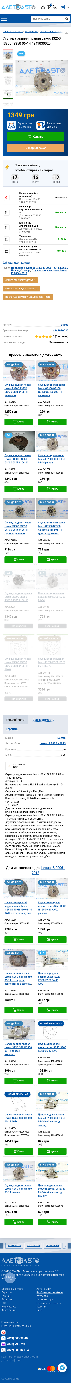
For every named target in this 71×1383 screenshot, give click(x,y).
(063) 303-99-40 (17, 1338)
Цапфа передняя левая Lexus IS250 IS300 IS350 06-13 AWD (18, 1118)
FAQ (4, 1303)
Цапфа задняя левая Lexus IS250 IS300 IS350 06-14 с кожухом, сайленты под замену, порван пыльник (18, 980)
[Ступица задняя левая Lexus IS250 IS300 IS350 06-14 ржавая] (52, 441)
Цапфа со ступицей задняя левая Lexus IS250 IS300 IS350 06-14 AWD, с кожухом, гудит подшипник (18, 909)
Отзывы (6, 1296)
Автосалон (43, 1296)
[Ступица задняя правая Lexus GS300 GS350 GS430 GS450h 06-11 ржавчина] (52, 371)
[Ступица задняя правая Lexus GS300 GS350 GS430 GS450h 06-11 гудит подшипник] (52, 508)
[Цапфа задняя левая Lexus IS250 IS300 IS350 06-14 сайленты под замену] (52, 1171)
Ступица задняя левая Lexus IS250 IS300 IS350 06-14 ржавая (18, 1189)
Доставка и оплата (12, 1288)
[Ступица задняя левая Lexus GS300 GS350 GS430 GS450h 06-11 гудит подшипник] (19, 508)
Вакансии (7, 1299)
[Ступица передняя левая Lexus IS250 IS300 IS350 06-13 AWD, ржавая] (52, 888)
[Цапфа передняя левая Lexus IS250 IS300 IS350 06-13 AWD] (19, 1100)
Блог (39, 1310)
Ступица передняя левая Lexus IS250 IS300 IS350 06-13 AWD (52, 1047)
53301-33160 (52, 1245)
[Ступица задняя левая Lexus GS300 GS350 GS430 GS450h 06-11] (19, 441)
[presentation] (18, 78)
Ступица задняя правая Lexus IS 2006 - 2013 (39, 272)
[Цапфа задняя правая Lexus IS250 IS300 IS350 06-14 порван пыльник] (19, 1030)
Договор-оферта (11, 1360)
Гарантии (7, 1292)
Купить (37, 136)
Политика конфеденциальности (19, 1356)
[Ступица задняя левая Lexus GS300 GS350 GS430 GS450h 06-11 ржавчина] (19, 371)
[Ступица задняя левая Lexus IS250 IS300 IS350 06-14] (52, 579)
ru (62, 7)
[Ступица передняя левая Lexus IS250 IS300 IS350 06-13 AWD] (52, 1030)
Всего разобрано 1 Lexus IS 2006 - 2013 (27, 297)
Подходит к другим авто (21, 288)
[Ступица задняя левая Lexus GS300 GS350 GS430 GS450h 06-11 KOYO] (19, 645)
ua (67, 7)
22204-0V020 (14, 1245)
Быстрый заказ (35, 148)
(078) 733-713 (16, 1344)
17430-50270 (33, 1245)
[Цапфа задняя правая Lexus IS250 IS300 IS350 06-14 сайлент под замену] (52, 1100)
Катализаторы (45, 1299)
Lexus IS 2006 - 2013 (53, 743)
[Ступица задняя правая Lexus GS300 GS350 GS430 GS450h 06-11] (19, 579)
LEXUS (61, 737)
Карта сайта (9, 1310)
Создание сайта (10, 1378)
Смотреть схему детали (20, 280)
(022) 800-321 (18, 1350)
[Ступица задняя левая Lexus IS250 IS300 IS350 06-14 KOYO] (52, 645)
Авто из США (44, 1288)
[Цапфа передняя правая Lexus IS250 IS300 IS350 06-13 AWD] (52, 959)
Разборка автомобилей (50, 1292)
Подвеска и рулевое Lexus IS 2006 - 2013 (35, 268)
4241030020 (60, 330)
